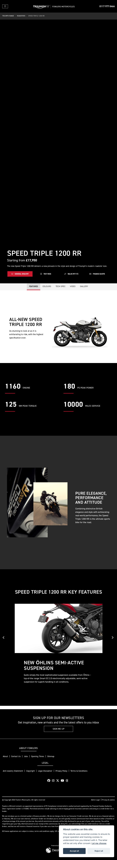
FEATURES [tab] (33, 286)
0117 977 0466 (107, 6)
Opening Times (37, 756)
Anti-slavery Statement (13, 770)
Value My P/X (72, 274)
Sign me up (58, 728)
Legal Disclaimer (45, 770)
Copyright (30, 770)
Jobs (26, 756)
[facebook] (49, 780)
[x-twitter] (58, 780)
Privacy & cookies (108, 800)
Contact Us (16, 756)
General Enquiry (21, 274)
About (5, 756)
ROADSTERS (21, 16)
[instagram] (54, 780)
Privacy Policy (61, 770)
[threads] (68, 780)
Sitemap (50, 756)
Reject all (99, 851)
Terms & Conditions (78, 770)
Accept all (74, 851)
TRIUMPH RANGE (8, 16)
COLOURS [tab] (47, 286)
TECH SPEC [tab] (60, 286)
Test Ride (47, 274)
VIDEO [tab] (72, 286)
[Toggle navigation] (5, 6)
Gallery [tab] (84, 286)
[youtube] (63, 780)
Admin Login (95, 800)
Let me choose (99, 843)
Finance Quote (98, 274)
